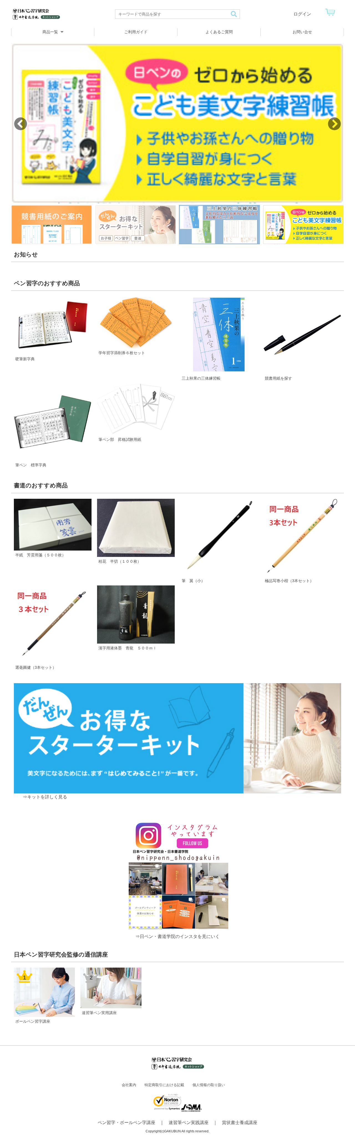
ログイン (302, 14)
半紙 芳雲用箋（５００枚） (40, 555)
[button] (334, 123)
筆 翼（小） (193, 581)
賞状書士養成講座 (239, 1122)
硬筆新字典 (25, 359)
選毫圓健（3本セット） (35, 667)
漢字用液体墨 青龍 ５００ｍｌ (127, 648)
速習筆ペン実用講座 (99, 1013)
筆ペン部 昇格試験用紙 (119, 439)
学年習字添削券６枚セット (121, 353)
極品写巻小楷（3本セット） (289, 581)
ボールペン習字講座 (32, 1021)
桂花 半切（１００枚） (119, 561)
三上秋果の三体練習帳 (201, 378)
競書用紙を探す (278, 378)
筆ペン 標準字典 (30, 465)
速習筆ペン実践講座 (189, 1122)
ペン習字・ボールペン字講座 (126, 1122)
